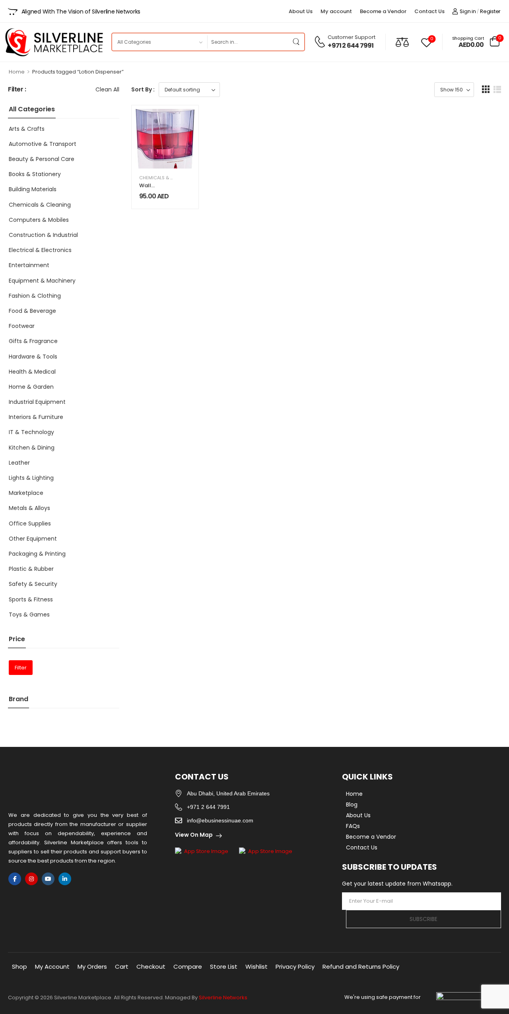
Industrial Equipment (37, 401)
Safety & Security (33, 583)
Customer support (351, 37)
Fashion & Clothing (35, 295)
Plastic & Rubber (31, 568)
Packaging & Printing (37, 553)
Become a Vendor (383, 11)
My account (336, 11)
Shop (19, 966)
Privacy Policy (295, 966)
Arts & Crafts (27, 128)
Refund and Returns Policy (360, 966)
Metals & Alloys (29, 508)
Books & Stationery (35, 174)
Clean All (107, 89)
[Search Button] (296, 41)
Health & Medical (32, 371)
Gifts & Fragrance (33, 341)
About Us (301, 11)
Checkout (150, 966)
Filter (21, 667)
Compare (187, 966)
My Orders (92, 966)
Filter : (17, 89)
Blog (351, 804)
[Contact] (321, 42)
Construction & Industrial (43, 234)
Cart (121, 966)
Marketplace (26, 492)
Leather (19, 462)
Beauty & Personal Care (41, 159)
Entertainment (29, 265)
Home (17, 72)
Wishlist (256, 966)
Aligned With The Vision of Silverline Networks (80, 12)
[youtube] (48, 878)
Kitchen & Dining (31, 447)
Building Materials (32, 189)
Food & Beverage (32, 310)
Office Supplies (30, 523)
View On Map (194, 835)
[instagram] (31, 878)
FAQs (353, 826)
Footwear (22, 326)
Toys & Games (29, 614)
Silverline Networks (223, 997)
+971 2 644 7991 (350, 45)
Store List (223, 966)
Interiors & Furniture (36, 417)
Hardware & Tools (33, 356)
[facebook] (14, 878)
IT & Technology (31, 432)
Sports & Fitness (31, 599)
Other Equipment (33, 538)
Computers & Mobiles (39, 219)
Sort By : (143, 89)
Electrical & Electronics (40, 250)
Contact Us (429, 11)
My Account (52, 966)
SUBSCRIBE (423, 919)
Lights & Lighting (31, 477)
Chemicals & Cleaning (40, 204)
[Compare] (402, 41)
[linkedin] (64, 878)
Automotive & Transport (42, 143)
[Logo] (53, 42)
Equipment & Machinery (42, 280)
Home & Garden (31, 386)
